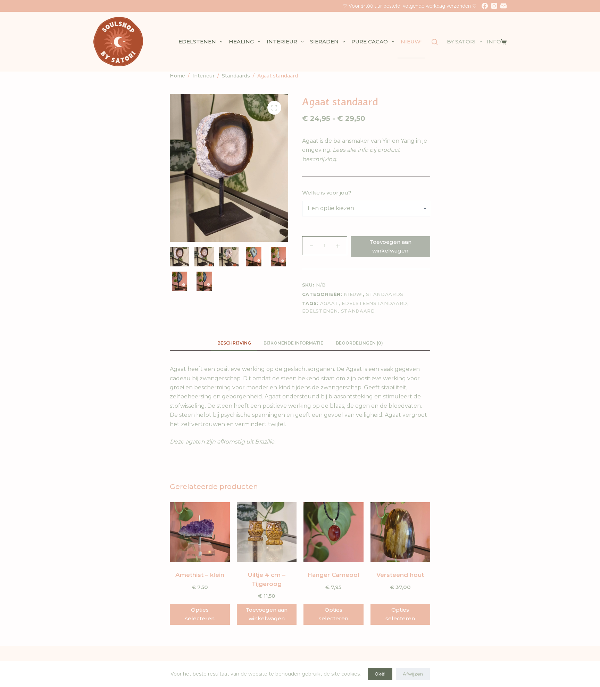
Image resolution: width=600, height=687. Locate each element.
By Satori (461, 41)
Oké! (380, 674)
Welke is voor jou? (326, 192)
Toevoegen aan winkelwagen (390, 246)
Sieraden (324, 41)
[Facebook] (485, 6)
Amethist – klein (199, 574)
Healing (241, 41)
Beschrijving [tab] (234, 343)
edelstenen (320, 311)
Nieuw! (411, 41)
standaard (358, 311)
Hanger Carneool (333, 574)
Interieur (282, 41)
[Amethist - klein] (200, 532)
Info (494, 41)
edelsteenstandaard (374, 303)
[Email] (503, 6)
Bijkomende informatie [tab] (293, 343)
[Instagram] (494, 6)
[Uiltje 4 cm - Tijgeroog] (267, 532)
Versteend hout (400, 574)
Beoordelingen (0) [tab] (359, 343)
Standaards (384, 294)
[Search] (435, 42)
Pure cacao (369, 41)
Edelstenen (197, 41)
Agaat (329, 303)
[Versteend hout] (400, 532)
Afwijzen (413, 674)
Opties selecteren (200, 614)
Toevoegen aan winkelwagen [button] (266, 614)
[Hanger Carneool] (333, 532)
